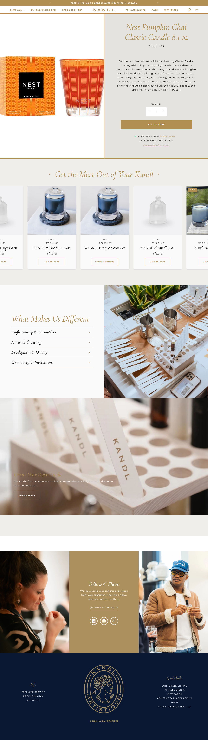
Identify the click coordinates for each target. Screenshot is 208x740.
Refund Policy (33, 696)
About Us (33, 700)
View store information (156, 145)
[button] (17, 10)
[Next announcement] (158, 3)
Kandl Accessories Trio (163, 248)
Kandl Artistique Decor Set (57, 248)
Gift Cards (174, 694)
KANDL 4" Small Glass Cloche (110, 250)
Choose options (57, 262)
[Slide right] (100, 86)
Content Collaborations (174, 698)
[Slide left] (3, 86)
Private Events (174, 690)
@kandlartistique (104, 607)
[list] (104, 230)
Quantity (156, 104)
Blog (174, 702)
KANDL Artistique (108, 721)
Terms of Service (33, 692)
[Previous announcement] (50, 3)
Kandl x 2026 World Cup (174, 706)
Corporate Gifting (175, 686)
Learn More (27, 495)
